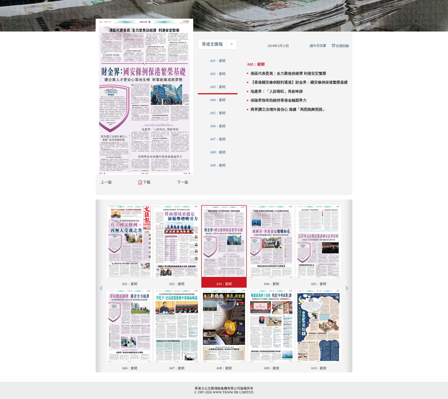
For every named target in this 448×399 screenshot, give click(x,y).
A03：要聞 (217, 87)
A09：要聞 (217, 165)
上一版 (106, 182)
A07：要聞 (217, 139)
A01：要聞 (217, 61)
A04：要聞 (217, 100)
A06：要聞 (217, 126)
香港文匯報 (212, 44)
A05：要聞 (217, 113)
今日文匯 (319, 45)
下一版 (182, 182)
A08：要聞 (217, 152)
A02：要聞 (217, 74)
